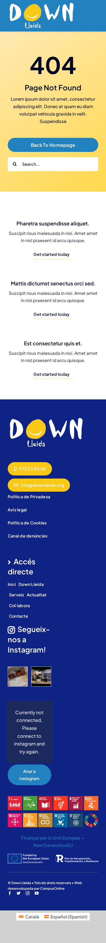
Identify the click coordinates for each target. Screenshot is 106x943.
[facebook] (10, 893)
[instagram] (28, 893)
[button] (11, 677)
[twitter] (19, 893)
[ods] (53, 798)
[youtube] (37, 893)
